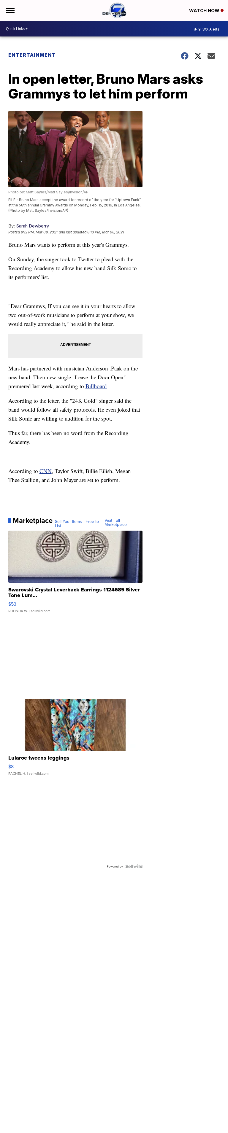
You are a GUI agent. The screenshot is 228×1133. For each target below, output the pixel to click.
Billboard (96, 386)
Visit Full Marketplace (115, 522)
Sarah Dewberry (32, 226)
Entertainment (32, 55)
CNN (45, 471)
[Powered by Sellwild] (133, 866)
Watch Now (205, 10)
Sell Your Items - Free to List (77, 523)
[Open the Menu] (9, 10)
